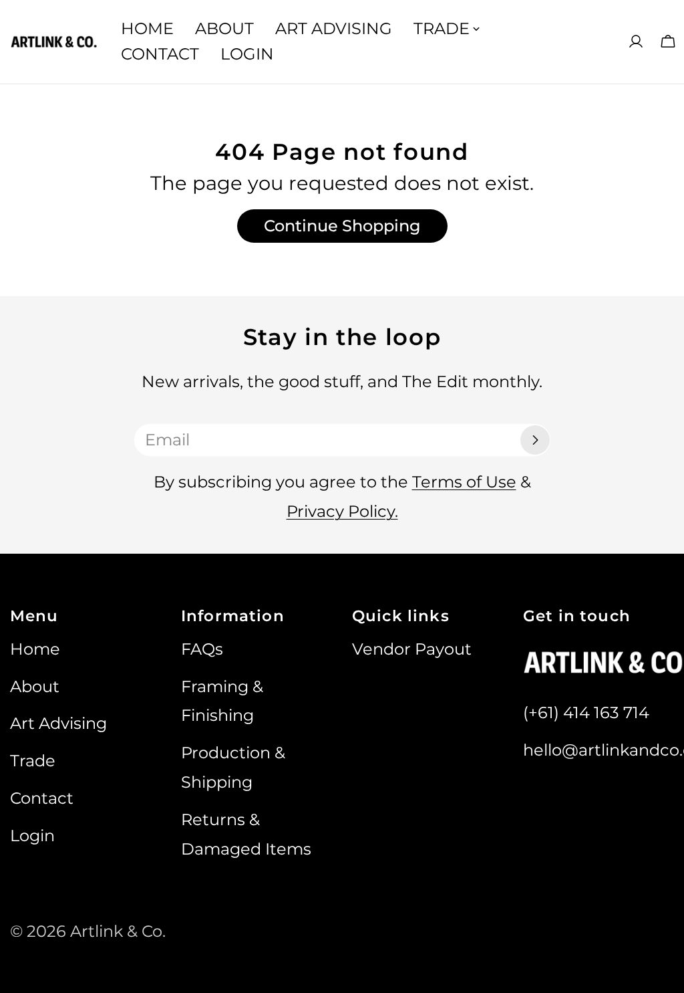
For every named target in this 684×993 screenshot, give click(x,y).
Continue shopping (342, 225)
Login (32, 835)
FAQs (202, 649)
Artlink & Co (116, 931)
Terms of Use (464, 481)
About (34, 686)
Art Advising (58, 723)
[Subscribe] (535, 440)
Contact (41, 798)
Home (35, 649)
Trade (32, 760)
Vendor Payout (412, 649)
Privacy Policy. (342, 511)
